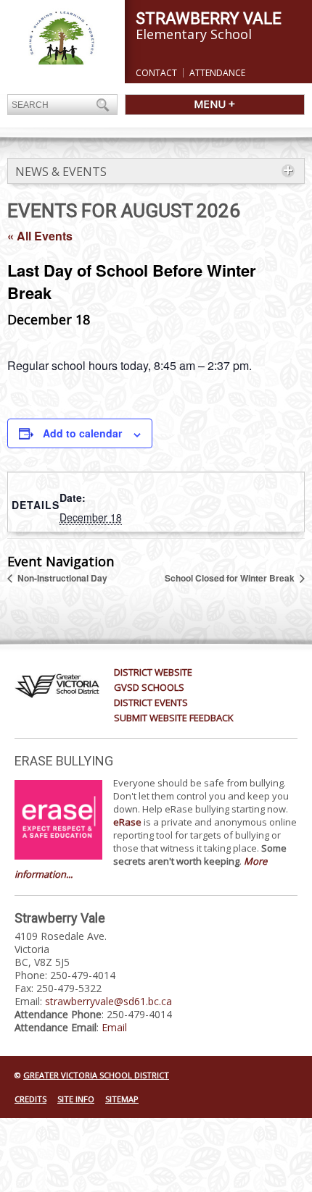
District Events (151, 702)
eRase (127, 821)
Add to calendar (82, 433)
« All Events (40, 235)
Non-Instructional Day (61, 577)
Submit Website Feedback (174, 717)
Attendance (217, 73)
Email (114, 1027)
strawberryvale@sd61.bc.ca (108, 1001)
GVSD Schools (149, 687)
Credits (30, 1099)
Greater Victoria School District (96, 1075)
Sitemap (122, 1099)
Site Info (75, 1099)
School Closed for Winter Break (231, 577)
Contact (156, 73)
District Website (153, 672)
